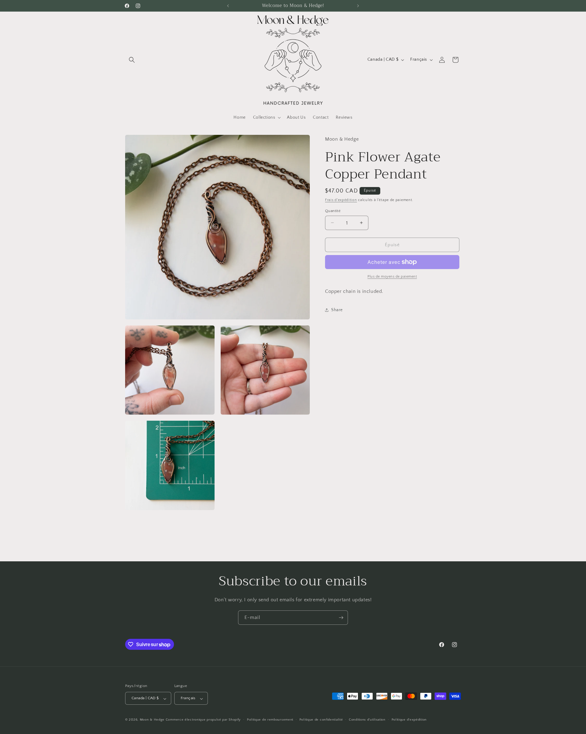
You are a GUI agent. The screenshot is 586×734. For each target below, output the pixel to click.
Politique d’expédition (409, 719)
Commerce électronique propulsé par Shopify (203, 720)
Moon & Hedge (153, 720)
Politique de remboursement (270, 719)
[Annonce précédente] (228, 6)
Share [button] (337, 310)
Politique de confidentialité (321, 719)
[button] (132, 60)
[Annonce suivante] (358, 6)
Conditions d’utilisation (367, 719)
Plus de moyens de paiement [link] (392, 277)
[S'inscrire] (341, 617)
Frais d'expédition (341, 200)
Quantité (333, 210)
